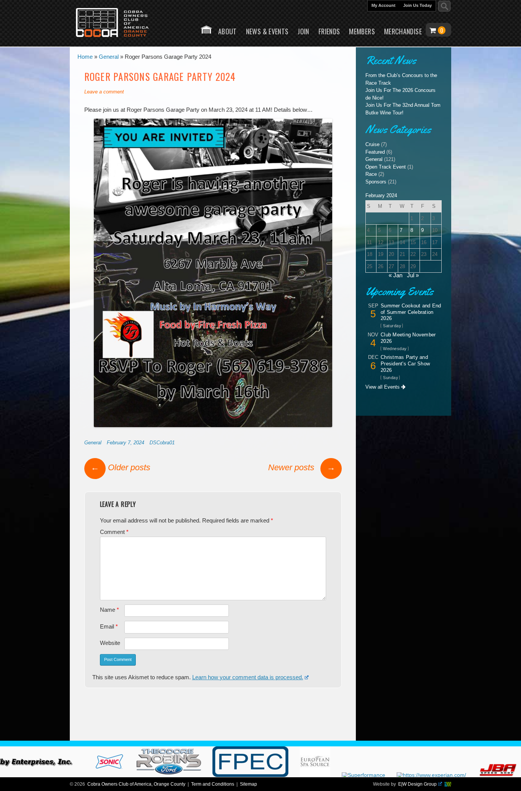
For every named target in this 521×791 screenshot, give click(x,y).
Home (206, 29)
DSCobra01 (162, 442)
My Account (383, 5)
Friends (329, 31)
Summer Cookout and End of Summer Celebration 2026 (411, 312)
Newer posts (301, 467)
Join (303, 31)
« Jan (395, 275)
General (92, 442)
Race (371, 174)
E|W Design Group (417, 784)
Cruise (372, 144)
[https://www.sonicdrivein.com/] (140, 775)
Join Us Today (417, 5)
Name (109, 610)
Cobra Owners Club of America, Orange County (136, 784)
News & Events (267, 31)
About (227, 31)
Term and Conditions (212, 784)
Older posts (120, 467)
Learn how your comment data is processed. (247, 677)
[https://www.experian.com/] (461, 775)
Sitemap (248, 784)
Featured (375, 152)
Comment (114, 532)
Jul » (413, 275)
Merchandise (403, 31)
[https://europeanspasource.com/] (346, 775)
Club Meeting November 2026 (408, 338)
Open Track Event (385, 167)
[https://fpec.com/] (281, 775)
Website (110, 643)
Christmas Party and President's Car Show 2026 (405, 363)
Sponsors (375, 182)
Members (362, 31)
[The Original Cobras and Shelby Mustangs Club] (117, 23)
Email (109, 627)
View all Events (383, 387)
